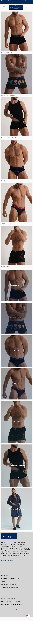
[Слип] (16, 351)
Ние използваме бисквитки (11, 601)
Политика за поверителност (11, 604)
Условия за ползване (8, 598)
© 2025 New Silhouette (16, 615)
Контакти (5, 575)
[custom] (13, 610)
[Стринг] (16, 383)
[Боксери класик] (16, 285)
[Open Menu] (3, 7)
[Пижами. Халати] (16, 509)
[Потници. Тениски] (16, 465)
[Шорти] (16, 422)
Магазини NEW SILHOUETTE (11, 578)
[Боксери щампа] (16, 318)
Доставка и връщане (8, 584)
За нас (3, 581)
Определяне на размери (9, 587)
